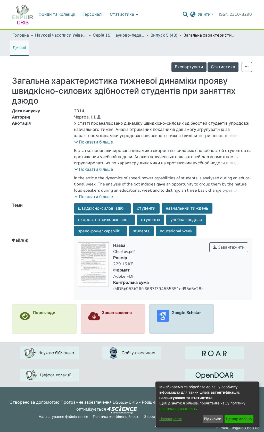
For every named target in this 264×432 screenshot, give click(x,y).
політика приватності (177, 408)
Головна (20, 35)
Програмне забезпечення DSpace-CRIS (99, 402)
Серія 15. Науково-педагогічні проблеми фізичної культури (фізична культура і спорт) (118, 35)
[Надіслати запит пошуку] (185, 14)
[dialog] (207, 404)
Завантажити (231, 247)
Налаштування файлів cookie (63, 416)
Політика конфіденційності (116, 416)
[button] (93, 142)
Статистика (223, 67)
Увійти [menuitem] (204, 14)
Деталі (19, 48)
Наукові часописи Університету (61, 35)
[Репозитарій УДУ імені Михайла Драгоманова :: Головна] (22, 14)
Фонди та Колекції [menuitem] (56, 14)
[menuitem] (123, 14)
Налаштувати (170, 419)
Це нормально (239, 419)
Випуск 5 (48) (164, 35)
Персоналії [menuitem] (92, 14)
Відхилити (212, 419)
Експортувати (189, 67)
